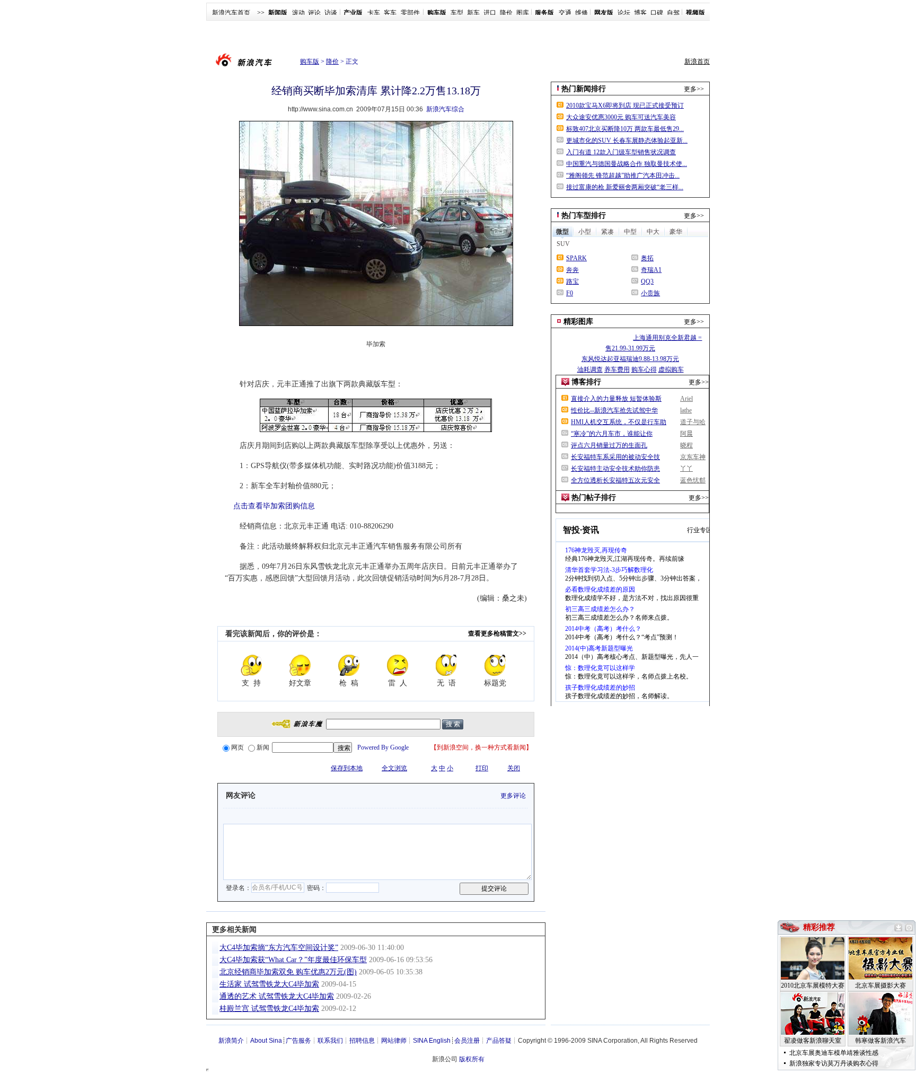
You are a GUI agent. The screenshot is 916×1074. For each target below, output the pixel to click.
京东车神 (693, 457)
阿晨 (686, 433)
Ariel (686, 398)
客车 (390, 12)
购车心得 (644, 369)
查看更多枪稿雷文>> (497, 633)
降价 (506, 12)
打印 (481, 768)
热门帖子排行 (593, 497)
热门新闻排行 (583, 89)
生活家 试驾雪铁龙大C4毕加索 (269, 984)
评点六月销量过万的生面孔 (609, 445)
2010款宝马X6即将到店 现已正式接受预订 (625, 105)
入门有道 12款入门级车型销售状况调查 (621, 152)
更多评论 (513, 795)
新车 (473, 12)
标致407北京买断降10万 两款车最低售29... (625, 129)
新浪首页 (697, 61)
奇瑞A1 (651, 270)
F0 (569, 293)
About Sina (266, 1040)
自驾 (673, 12)
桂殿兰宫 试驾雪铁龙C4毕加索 (269, 1009)
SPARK (576, 258)
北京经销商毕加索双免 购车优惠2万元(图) (288, 972)
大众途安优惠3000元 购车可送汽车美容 (621, 117)
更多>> (694, 89)
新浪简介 (231, 1040)
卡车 (373, 12)
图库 (522, 12)
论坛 (624, 12)
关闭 (513, 768)
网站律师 (394, 1040)
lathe (686, 410)
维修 (581, 12)
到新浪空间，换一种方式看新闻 (481, 747)
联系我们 (330, 1040)
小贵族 (650, 293)
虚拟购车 (671, 369)
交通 (565, 12)
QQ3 (647, 281)
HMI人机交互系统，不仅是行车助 (618, 422)
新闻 (263, 747)
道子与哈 (693, 422)
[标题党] (495, 665)
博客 (640, 12)
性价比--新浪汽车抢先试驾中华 (614, 410)
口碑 (656, 12)
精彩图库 (578, 321)
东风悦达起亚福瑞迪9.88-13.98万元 (630, 359)
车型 (457, 12)
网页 (237, 747)
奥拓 (647, 258)
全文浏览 (394, 768)
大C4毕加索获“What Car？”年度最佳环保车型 (293, 960)
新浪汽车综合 (445, 109)
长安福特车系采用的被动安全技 (615, 457)
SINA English (432, 1040)
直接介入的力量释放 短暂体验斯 (616, 398)
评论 (314, 12)
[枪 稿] (348, 665)
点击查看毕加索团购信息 (274, 506)
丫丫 (686, 468)
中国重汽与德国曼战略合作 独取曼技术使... (626, 164)
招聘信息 (362, 1040)
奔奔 (572, 270)
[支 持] (251, 665)
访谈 (330, 12)
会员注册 (467, 1040)
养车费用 (617, 369)
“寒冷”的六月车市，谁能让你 (612, 433)
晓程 (686, 445)
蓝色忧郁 (693, 480)
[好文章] (300, 665)
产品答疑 (499, 1040)
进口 (489, 12)
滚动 (298, 12)
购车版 (309, 61)
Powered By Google (383, 747)
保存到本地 (347, 768)
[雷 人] (397, 665)
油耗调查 (590, 369)
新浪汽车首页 (231, 12)
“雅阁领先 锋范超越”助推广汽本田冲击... (623, 175)
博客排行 (586, 382)
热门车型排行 (583, 215)
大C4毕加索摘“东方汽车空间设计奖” (278, 948)
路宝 (572, 281)
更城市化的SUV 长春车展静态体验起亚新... (627, 140)
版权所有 (472, 1059)
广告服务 (298, 1040)
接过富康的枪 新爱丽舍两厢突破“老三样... (624, 187)
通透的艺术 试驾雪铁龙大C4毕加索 (276, 996)
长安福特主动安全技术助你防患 (615, 468)
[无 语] (446, 665)
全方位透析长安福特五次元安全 (615, 480)
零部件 (410, 12)
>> (261, 12)
